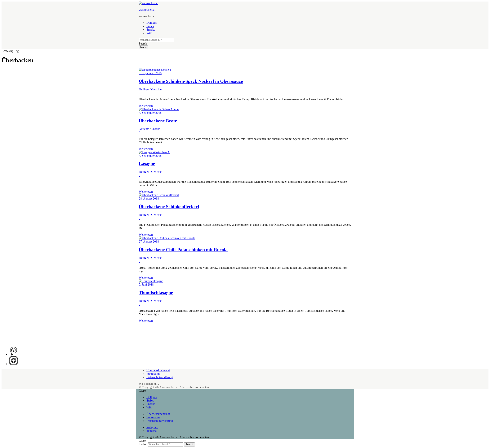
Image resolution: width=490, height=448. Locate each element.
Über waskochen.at (158, 370)
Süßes (150, 26)
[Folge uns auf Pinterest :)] (13, 354)
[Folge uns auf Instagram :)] (13, 363)
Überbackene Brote (158, 120)
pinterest (151, 430)
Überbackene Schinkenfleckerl (169, 206)
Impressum (153, 373)
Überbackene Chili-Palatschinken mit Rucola (183, 249)
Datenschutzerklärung (159, 377)
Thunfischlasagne (156, 292)
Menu (143, 47)
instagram (152, 427)
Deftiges (151, 22)
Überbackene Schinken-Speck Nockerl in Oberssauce (191, 81)
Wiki (149, 33)
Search (189, 444)
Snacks (150, 29)
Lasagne (147, 163)
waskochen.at (147, 9)
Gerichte (156, 89)
